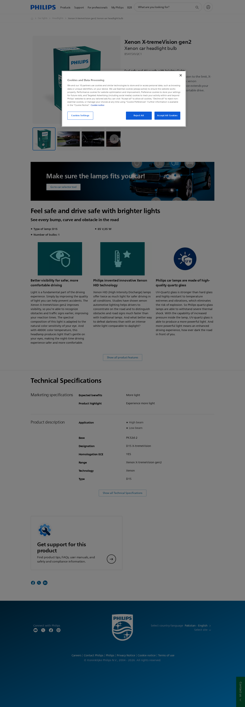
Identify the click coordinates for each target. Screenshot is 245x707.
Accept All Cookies (167, 115)
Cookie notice (97, 105)
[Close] (180, 75)
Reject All (139, 115)
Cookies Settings (80, 115)
